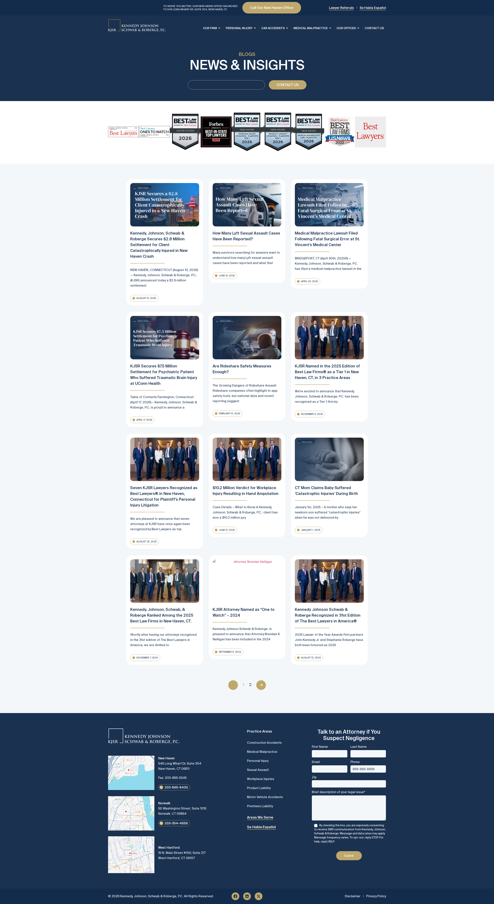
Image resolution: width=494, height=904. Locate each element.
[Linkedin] (247, 896)
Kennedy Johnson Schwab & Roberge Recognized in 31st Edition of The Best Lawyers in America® (327, 615)
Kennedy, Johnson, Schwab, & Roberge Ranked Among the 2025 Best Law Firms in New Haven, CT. (161, 615)
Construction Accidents (264, 742)
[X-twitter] (258, 896)
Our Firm (210, 28)
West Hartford (169, 847)
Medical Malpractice (311, 28)
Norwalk (164, 803)
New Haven (166, 758)
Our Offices (346, 28)
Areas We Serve (260, 817)
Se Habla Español (261, 827)
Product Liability (259, 788)
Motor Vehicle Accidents (265, 797)
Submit (349, 856)
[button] (144, 298)
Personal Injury (239, 28)
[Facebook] (235, 896)
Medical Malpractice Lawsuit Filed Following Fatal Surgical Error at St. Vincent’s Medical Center (327, 239)
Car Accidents (273, 28)
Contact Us (374, 28)
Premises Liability (260, 806)
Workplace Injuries (260, 779)
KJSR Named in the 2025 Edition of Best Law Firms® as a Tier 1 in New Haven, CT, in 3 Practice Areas (327, 372)
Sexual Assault (258, 769)
